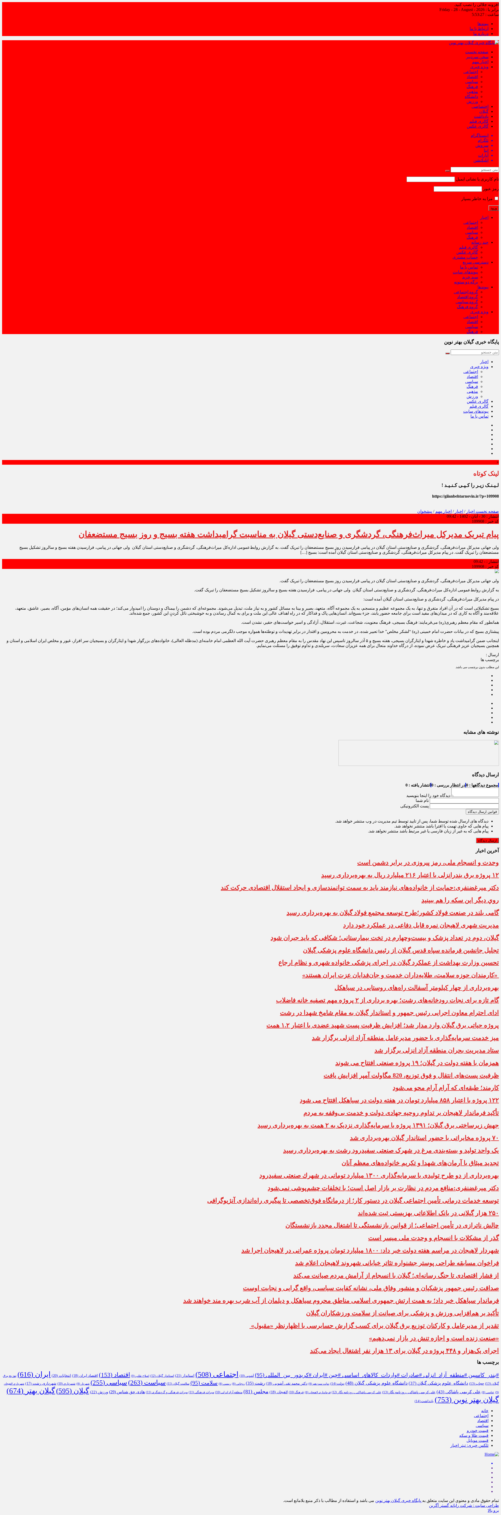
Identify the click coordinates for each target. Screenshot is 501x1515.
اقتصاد (472, 76)
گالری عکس (477, 126)
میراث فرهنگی (201, 1392)
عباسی (488, 1392)
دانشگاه (471, 96)
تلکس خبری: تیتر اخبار (469, 1445)
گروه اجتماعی (466, 292)
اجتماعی (470, 71)
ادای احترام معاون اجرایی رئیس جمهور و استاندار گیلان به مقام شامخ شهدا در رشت (389, 1012)
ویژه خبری (479, 67)
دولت (337, 1383)
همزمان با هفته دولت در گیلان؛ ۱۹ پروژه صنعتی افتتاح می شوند (417, 1062)
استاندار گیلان (162, 1376)
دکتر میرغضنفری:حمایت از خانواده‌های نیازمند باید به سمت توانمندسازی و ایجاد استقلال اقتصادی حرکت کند (360, 887)
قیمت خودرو (477, 1430)
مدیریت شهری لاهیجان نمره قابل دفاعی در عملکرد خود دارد (421, 925)
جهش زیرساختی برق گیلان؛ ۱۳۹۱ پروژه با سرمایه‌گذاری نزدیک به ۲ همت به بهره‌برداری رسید (378, 1125)
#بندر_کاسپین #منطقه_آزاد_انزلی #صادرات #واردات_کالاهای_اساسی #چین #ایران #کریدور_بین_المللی (377, 1375)
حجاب (476, 1383)
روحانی (238, 1383)
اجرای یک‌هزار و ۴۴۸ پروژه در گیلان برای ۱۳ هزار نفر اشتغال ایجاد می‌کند (404, 1350)
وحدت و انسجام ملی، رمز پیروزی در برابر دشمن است (428, 862)
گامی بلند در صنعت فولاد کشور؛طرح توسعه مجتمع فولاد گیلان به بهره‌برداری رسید (393, 912)
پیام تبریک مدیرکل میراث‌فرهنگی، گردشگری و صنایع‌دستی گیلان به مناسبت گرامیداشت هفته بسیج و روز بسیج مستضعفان (289, 534)
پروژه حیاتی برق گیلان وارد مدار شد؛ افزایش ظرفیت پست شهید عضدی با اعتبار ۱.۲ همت (382, 1025)
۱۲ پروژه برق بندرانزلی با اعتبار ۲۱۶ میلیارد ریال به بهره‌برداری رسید (410, 875)
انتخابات (61, 1375)
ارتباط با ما (479, 28)
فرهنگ (472, 86)
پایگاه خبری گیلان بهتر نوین (398, 1500)
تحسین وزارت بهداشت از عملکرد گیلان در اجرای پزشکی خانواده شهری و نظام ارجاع (388, 962)
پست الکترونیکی (414, 806)
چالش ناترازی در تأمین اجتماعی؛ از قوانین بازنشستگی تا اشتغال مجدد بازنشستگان (392, 1225)
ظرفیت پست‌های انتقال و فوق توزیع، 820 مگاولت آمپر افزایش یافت (411, 1075)
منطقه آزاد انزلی (228, 1392)
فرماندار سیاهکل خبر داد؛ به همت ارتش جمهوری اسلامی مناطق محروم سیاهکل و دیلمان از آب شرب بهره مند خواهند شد (341, 1300)
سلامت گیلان (178, 1383)
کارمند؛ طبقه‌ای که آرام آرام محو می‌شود (446, 1087)
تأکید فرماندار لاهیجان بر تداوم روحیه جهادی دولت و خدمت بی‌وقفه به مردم (401, 1112)
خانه (484, 1410)
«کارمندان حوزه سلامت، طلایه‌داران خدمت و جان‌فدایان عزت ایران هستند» (400, 975)
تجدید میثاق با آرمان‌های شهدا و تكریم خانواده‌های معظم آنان (420, 1162)
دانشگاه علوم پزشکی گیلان (438, 1383)
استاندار (184, 1375)
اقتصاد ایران (85, 1376)
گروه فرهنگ (467, 307)
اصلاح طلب (140, 1375)
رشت (255, 1383)
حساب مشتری (465, 257)
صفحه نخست (476, 52)
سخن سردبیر (477, 57)
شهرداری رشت (40, 1383)
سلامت (204, 1383)
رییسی (225, 1383)
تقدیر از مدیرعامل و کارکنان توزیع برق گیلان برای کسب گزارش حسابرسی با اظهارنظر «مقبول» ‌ (374, 1325)
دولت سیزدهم (318, 1383)
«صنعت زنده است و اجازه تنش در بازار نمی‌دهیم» (434, 1338)
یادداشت (481, 116)
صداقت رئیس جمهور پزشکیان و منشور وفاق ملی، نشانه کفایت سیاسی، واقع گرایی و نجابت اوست (371, 1288)
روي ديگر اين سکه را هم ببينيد (460, 900)
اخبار (484, 217)
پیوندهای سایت (465, 272)
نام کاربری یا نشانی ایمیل (477, 179)
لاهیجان (279, 1392)
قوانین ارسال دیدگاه (482, 812)
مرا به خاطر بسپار (477, 198)
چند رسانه (479, 242)
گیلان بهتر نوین (467, 1399)
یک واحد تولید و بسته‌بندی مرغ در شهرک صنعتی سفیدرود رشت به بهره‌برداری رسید (391, 1150)
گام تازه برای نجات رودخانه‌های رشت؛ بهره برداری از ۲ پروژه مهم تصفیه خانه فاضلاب (387, 1000)
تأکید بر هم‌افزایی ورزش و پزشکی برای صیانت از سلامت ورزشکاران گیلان (402, 1313)
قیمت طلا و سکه (473, 1435)
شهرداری (66, 1383)
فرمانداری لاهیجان (318, 1392)
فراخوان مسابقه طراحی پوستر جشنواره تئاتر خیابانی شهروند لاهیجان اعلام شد (397, 1263)
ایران (34, 1374)
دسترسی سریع (475, 262)
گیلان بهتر (31, 1390)
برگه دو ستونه (466, 282)
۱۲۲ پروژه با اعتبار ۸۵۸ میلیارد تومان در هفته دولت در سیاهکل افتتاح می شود (399, 1100)
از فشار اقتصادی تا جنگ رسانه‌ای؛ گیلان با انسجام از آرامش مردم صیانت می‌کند (396, 1275)
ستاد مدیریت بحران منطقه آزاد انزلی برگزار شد (436, 1050)
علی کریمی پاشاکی (459, 1391)
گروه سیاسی (467, 302)
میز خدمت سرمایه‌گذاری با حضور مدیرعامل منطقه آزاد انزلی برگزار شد (405, 1037)
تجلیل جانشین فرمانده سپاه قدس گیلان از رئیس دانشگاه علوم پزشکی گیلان (401, 950)
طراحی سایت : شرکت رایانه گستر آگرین (464, 1505)
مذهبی (472, 91)
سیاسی (471, 81)
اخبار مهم (480, 62)
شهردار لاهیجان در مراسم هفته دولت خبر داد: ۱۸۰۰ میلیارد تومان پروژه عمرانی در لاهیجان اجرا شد (370, 1250)
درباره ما (480, 33)
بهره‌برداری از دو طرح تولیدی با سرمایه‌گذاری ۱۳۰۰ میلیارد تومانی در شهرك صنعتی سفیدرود (379, 1175)
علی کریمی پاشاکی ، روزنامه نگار (409, 1392)
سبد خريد (470, 277)
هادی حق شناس (127, 1392)
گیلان (483, 111)
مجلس (256, 1391)
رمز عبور (491, 189)
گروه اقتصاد (467, 297)
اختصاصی (480, 106)
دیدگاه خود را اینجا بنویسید (428, 795)
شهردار (83, 1383)
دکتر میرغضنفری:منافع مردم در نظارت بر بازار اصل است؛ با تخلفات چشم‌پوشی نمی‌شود (383, 1188)
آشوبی (247, 1375)
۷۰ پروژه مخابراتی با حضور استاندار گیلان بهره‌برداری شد (424, 1137)
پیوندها (483, 23)
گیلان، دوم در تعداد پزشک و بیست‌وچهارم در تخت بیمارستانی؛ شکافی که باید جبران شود (385, 937)
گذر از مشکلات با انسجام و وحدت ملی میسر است (433, 1237)
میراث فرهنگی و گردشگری (167, 1392)
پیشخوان (424, 511)
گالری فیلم (478, 121)
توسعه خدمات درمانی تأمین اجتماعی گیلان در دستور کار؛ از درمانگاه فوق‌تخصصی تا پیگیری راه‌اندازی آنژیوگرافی (353, 1200)
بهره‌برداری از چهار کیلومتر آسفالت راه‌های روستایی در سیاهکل (417, 987)
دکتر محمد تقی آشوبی (286, 1383)
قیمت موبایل (477, 1440)
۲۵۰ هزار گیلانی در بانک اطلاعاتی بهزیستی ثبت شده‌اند (428, 1213)
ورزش (472, 101)
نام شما (422, 800)
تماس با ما (469, 267)
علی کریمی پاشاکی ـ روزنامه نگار (356, 1392)
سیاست (147, 1382)
